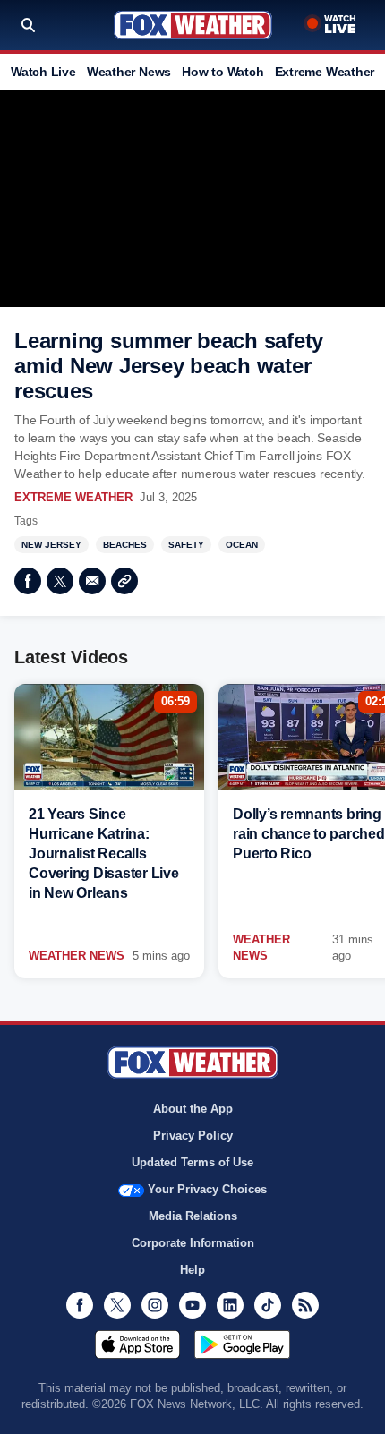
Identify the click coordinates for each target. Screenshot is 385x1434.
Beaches (125, 545)
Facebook (27, 581)
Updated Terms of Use (192, 1162)
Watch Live (43, 71)
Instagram (154, 1305)
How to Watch (222, 71)
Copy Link (124, 581)
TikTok (267, 1305)
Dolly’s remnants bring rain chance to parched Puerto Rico (309, 834)
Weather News (129, 71)
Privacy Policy (193, 1135)
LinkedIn (230, 1305)
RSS (305, 1305)
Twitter (60, 581)
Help (192, 1269)
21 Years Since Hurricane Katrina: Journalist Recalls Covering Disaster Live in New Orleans (104, 854)
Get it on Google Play (242, 1344)
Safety (186, 545)
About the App (193, 1108)
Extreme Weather (325, 71)
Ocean (242, 545)
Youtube (192, 1305)
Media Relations (193, 1216)
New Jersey (51, 545)
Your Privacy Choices (207, 1189)
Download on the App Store (137, 1344)
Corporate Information (193, 1243)
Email (92, 581)
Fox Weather (193, 25)
